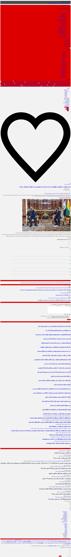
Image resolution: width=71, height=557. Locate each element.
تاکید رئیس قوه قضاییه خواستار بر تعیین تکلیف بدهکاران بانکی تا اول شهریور (52, 359)
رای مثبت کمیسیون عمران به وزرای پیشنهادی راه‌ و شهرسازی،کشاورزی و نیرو (52, 388)
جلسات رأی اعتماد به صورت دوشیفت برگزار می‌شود (58, 397)
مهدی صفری (47, 282)
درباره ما (63, 69)
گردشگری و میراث (62, 37)
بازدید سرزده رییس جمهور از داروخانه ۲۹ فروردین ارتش (57, 338)
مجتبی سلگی (62, 247)
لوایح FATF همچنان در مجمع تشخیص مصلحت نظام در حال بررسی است (53, 334)
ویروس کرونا (12, 542)
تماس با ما (67, 104)
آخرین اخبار (65, 523)
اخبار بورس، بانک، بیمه (61, 27)
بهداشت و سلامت (62, 21)
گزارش (63, 62)
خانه (68, 10)
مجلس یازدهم (3, 541)
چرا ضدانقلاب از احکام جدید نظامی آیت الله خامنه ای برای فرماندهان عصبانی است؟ (50, 417)
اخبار (68, 11)
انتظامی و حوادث (62, 20)
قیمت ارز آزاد (63, 72)
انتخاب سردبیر (62, 60)
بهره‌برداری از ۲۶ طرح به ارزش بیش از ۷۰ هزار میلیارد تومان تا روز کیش (13, 82)
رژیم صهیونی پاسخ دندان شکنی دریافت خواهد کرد (59, 443)
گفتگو (64, 63)
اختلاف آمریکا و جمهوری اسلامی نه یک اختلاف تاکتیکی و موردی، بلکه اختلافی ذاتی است (50, 422)
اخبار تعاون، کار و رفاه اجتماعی (60, 19)
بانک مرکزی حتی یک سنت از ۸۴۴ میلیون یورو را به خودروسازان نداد (54, 326)
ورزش (66, 35)
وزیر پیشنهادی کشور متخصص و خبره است (60, 405)
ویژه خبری (67, 91)
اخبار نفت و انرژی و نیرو (61, 32)
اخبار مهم (65, 89)
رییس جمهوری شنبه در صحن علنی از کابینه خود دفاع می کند (56, 401)
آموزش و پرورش (62, 18)
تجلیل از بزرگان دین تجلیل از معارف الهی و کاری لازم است (56, 355)
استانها (66, 12)
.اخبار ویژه (63, 59)
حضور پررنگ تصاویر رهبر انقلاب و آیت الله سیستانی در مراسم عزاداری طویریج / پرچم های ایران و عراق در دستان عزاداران (41, 430)
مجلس (17, 541)
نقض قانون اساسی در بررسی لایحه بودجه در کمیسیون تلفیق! (56, 342)
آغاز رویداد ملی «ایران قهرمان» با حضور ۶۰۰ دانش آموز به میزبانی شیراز (26, 83)
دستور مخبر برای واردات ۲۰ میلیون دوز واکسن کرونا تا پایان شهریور (54, 367)
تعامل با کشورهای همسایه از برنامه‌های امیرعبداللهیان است (56, 409)
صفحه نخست (66, 107)
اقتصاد (66, 26)
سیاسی (67, 38)
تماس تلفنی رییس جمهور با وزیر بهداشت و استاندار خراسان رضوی (54, 380)
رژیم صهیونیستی (68, 541)
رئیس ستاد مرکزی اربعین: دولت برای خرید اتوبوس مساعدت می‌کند (11, 86)
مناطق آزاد (67, 44)
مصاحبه (63, 64)
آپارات (68, 109)
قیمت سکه (63, 73)
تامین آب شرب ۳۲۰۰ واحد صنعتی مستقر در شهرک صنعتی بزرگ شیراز (37, 82)
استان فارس (63, 13)
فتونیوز (67, 99)
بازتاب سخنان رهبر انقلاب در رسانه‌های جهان (60, 426)
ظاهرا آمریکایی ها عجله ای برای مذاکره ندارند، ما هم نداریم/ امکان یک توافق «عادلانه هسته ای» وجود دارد (45, 289)
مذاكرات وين (55, 542)
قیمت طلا (63, 75)
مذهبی (64, 55)
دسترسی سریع (64, 65)
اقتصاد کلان (63, 34)
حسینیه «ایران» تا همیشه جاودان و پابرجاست (60, 434)
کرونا (8, 542)
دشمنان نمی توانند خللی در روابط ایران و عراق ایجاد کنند (57, 413)
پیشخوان (63, 61)
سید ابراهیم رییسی (47, 541)
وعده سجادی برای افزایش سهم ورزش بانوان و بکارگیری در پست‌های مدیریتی (52, 392)
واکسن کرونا (29, 542)
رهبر (66, 529)
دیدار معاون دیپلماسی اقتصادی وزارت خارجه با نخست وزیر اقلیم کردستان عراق (45, 186)
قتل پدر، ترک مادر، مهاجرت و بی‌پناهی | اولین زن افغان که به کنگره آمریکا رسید (34, 85)
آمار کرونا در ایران (62, 77)
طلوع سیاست (61, 197)
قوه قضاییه (20, 541)
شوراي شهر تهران (33, 541)
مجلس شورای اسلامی (11, 541)
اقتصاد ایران (63, 33)
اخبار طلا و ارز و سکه (61, 30)
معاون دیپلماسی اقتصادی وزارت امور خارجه (57, 282)
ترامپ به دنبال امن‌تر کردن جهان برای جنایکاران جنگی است (10, 85)
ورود (68, 110)
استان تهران (63, 14)
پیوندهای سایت (66, 105)
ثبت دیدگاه (68, 319)
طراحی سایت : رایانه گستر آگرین (65, 547)
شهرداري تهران (38, 541)
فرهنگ (66, 36)
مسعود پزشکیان (50, 542)
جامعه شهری (63, 22)
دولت (68, 39)
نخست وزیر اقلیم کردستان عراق (40, 282)
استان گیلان (63, 15)
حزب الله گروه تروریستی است (63, 295)
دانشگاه (63, 24)
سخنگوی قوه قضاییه (62, 541)
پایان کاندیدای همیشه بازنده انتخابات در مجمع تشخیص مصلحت (55, 347)
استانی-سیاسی (50, 539)
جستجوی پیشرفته (62, 76)
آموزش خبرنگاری (64, 521)
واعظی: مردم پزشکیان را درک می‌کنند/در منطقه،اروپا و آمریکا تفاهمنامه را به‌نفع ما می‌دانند (54, 83)
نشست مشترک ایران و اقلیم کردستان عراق (28, 282)
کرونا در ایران (5, 542)
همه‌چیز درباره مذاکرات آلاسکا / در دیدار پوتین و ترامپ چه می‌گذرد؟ (54, 300)
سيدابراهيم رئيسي (53, 541)
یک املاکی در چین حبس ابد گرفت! (47, 86)
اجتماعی (65, 17)
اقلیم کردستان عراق (67, 282)
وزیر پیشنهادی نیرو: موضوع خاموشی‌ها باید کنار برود (58, 330)
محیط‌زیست (63, 25)
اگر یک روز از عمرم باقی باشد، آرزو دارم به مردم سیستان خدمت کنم (54, 372)
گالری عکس (63, 68)
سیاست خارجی (66, 41)
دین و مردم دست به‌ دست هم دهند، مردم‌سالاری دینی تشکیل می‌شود (54, 351)
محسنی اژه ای (67, 542)
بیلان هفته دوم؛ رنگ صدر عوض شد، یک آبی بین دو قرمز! (32, 86)
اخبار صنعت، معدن (62, 29)
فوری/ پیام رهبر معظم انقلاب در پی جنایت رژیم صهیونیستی (56, 439)
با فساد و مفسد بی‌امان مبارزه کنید (62, 384)
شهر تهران (42, 541)
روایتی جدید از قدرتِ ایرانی (58, 86)
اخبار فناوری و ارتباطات (61, 31)
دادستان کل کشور (18, 539)
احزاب (68, 42)
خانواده (64, 23)
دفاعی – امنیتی (66, 43)
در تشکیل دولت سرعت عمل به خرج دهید (61, 376)
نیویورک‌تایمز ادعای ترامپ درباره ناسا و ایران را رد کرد (57, 363)
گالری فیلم (63, 67)
